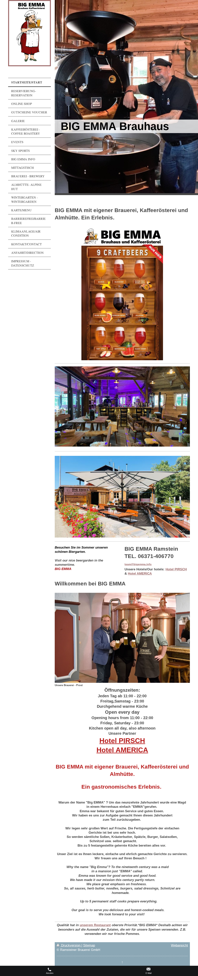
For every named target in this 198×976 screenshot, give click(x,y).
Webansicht (179, 945)
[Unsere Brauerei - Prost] (122, 638)
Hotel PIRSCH (176, 569)
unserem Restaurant (95, 925)
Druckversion (70, 945)
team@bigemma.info (138, 564)
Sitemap (89, 945)
